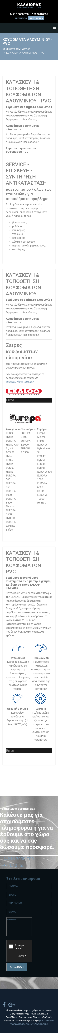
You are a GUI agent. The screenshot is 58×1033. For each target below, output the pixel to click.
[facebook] (4, 1005)
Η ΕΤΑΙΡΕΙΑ (21, 18)
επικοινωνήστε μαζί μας (20, 381)
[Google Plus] (11, 1005)
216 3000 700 (21, 14)
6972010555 (41, 14)
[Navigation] (54, 28)
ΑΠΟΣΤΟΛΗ (17, 966)
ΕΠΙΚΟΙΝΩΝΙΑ (36, 18)
